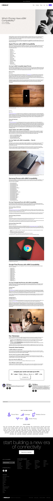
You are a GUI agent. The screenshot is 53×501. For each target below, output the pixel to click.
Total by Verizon (37, 467)
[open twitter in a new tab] (6, 471)
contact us (4, 478)
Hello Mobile (28, 462)
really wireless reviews (6, 476)
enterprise (4, 482)
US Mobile (45, 460)
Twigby (36, 468)
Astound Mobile (19, 460)
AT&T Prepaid (19, 462)
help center (4, 477)
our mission (4, 490)
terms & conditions (42, 497)
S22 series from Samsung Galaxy (15, 209)
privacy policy (36, 497)
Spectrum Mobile (37, 461)
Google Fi (27, 461)
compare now (25, 377)
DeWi (3, 483)
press (3, 491)
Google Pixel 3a (15, 301)
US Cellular (45, 461)
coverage (4, 484)
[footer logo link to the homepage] (6, 497)
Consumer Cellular (20, 466)
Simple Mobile (37, 460)
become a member (26, 452)
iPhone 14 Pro (29, 74)
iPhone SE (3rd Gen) (13, 122)
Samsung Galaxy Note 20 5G (33, 226)
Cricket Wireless (19, 468)
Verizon (45, 462)
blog (3, 485)
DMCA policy (48, 497)
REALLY (27, 467)
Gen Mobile (27, 460)
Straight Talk (36, 462)
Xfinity (44, 466)
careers (4, 492)
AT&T (18, 461)
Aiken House (46, 387)
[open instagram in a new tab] (3, 471)
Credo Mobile (19, 467)
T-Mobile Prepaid (37, 466)
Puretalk (27, 466)
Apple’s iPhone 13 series (12, 113)
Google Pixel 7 (12, 290)
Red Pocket (27, 468)
